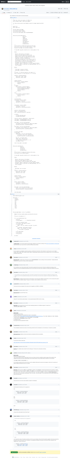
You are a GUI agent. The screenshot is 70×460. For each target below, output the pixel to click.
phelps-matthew (17, 416)
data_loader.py (13, 8)
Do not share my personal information (52, 457)
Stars (16, 12)
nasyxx (15, 248)
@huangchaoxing (17, 334)
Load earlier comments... (36, 238)
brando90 (15, 378)
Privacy (24, 457)
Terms (21, 457)
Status (30, 457)
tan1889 (15, 296)
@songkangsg (16, 278)
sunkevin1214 (16, 283)
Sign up (67, 1)
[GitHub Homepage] (13, 457)
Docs (37, 457)
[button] (60, 12)
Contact (39, 457)
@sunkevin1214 (16, 292)
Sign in (63, 1)
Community (33, 457)
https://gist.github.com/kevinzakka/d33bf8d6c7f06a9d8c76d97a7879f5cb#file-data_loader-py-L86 (31, 342)
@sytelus (15, 348)
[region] (35, 106)
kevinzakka (6, 8)
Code (4, 12)
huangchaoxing (16, 325)
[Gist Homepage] (4, 1)
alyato (15, 310)
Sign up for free (14, 452)
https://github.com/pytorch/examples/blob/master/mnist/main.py (32, 316)
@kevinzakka (17, 243)
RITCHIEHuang (16, 409)
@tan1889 (15, 305)
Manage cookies (43, 457)
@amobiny (15, 369)
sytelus (15, 338)
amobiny (15, 352)
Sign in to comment (42, 452)
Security (27, 457)
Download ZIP (66, 12)
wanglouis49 (16, 241)
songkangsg (16, 264)
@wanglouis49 (16, 259)
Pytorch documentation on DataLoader (52, 243)
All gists (23, 1)
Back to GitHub (28, 1)
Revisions (10, 12)
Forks (22, 12)
